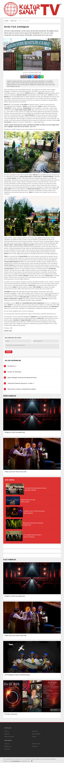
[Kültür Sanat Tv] (32, 9)
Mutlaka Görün (36, 743)
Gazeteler (7, 734)
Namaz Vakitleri (36, 734)
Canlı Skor (35, 731)
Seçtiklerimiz (7, 746)
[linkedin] (39, 76)
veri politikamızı (15, 761)
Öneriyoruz (35, 746)
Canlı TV (6, 731)
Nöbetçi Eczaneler (9, 736)
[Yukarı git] (61, 760)
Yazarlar (34, 736)
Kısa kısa (6, 743)
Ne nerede (7, 749)
